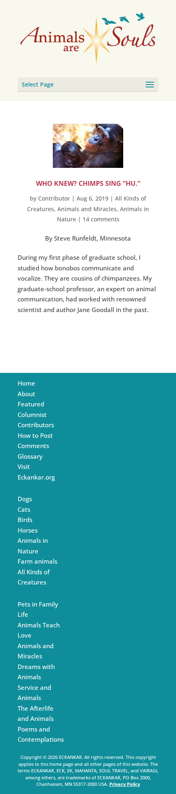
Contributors (36, 425)
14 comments (101, 219)
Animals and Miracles (87, 209)
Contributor (54, 198)
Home (26, 383)
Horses (28, 530)
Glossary (30, 456)
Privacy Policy (124, 784)
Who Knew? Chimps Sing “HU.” (88, 183)
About (26, 394)
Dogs (25, 499)
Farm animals (37, 561)
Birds (25, 519)
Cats (24, 509)
